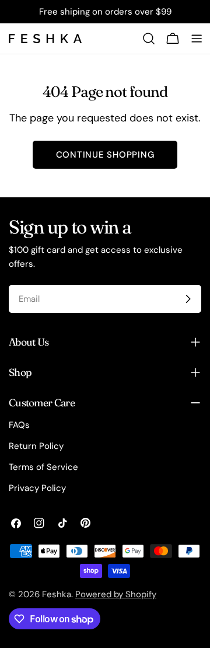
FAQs (19, 425)
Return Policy (36, 446)
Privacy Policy (37, 488)
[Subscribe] (188, 299)
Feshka (56, 594)
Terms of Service (43, 467)
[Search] (148, 38)
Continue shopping (105, 155)
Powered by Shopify (115, 594)
